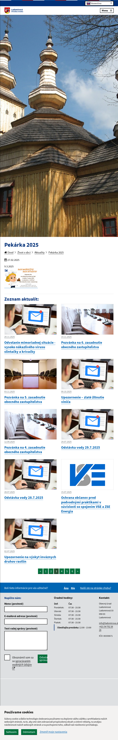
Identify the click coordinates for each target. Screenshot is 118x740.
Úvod (10, 252)
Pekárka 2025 (56, 252)
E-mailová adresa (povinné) (21, 616)
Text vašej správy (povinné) (21, 628)
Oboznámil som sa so (23, 661)
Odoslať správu (43, 659)
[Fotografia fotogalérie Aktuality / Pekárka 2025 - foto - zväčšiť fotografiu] (21, 278)
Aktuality (40, 252)
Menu (105, 10)
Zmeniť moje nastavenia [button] (53, 731)
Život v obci (24, 252)
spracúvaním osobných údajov (22, 662)
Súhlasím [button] (11, 732)
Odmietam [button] (29, 732)
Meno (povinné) (13, 603)
